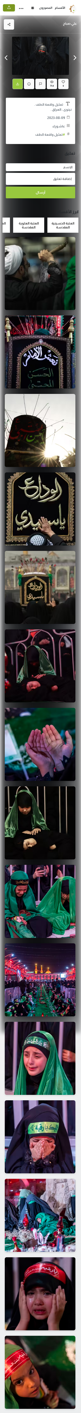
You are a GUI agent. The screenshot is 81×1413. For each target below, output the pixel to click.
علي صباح (70, 23)
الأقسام (60, 7)
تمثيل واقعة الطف (50, 134)
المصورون (45, 7)
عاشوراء (59, 126)
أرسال (40, 192)
